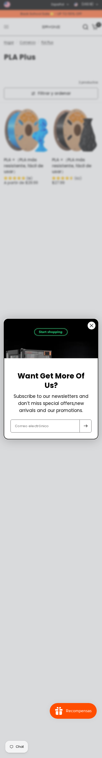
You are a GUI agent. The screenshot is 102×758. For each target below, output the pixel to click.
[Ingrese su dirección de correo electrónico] (86, 426)
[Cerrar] (91, 326)
